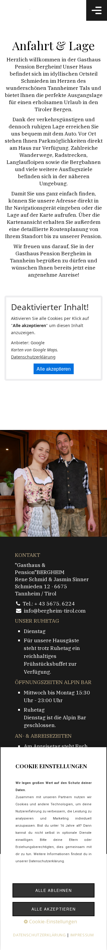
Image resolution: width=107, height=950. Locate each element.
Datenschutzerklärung (33, 357)
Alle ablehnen (53, 890)
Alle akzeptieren (54, 368)
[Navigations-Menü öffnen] (96, 10)
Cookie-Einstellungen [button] (52, 921)
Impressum (82, 935)
